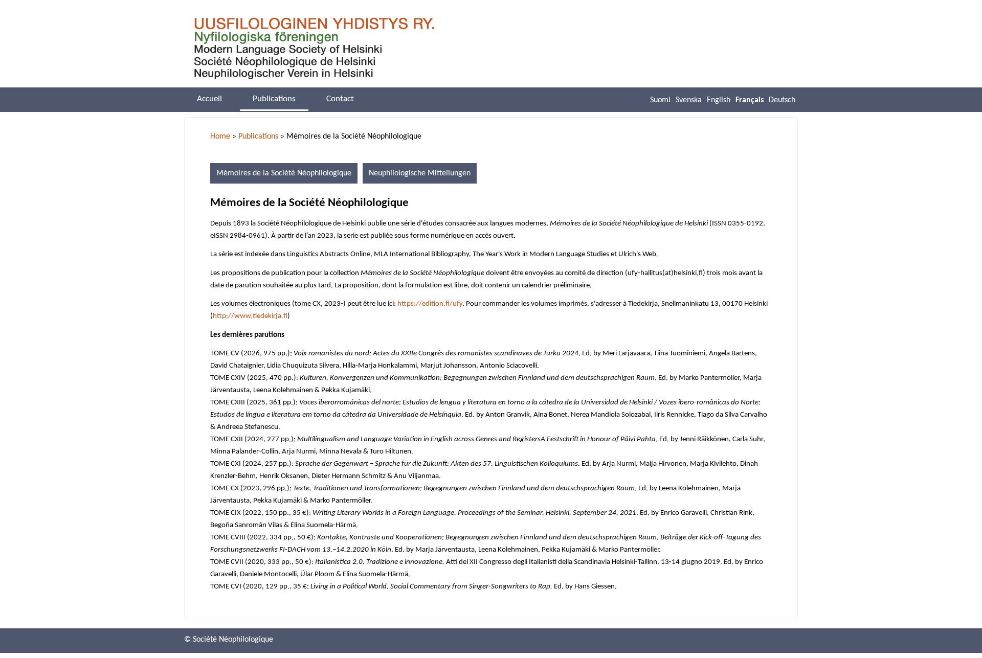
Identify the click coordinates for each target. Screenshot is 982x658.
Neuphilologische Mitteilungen (420, 173)
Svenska (689, 100)
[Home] (314, 48)
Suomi (660, 100)
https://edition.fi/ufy (429, 304)
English (718, 100)
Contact (340, 99)
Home (220, 136)
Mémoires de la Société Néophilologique (283, 173)
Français (749, 100)
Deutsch (782, 100)
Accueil (209, 99)
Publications (258, 136)
